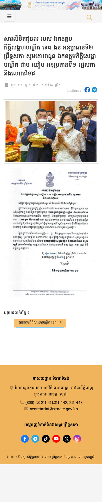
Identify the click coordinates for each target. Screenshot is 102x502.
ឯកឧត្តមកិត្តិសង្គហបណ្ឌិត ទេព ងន (40, 322)
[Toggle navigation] (9, 16)
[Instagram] (77, 439)
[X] (67, 439)
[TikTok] (46, 439)
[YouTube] (56, 439)
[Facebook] (25, 439)
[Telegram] (35, 439)
